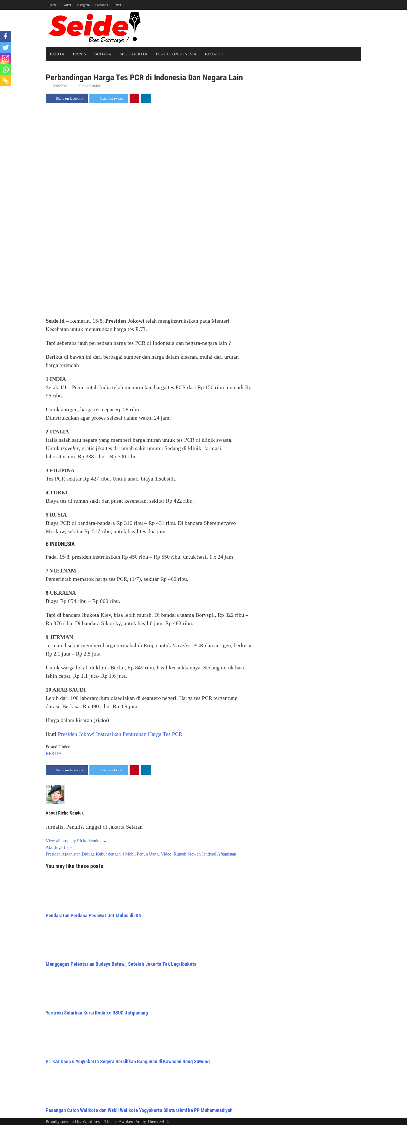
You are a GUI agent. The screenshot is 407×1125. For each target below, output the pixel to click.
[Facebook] (5, 36)
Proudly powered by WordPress (73, 1121)
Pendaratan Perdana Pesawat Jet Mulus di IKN (93, 915)
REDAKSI (214, 54)
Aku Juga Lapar (60, 847)
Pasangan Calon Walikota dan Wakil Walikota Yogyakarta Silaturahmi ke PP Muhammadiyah (139, 1110)
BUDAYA (102, 54)
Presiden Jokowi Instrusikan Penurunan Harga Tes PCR (120, 734)
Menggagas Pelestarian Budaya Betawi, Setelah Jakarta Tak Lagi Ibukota (121, 964)
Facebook (101, 5)
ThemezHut (157, 1121)
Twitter (66, 5)
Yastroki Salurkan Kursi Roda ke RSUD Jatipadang (97, 1013)
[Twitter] (5, 47)
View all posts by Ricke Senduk (76, 840)
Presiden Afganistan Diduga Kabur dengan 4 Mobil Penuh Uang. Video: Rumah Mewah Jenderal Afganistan (141, 854)
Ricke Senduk (90, 86)
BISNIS (79, 54)
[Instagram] (5, 58)
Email (117, 5)
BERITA (57, 54)
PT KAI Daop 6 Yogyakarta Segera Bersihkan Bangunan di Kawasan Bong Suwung (128, 1061)
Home (52, 5)
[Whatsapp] (5, 69)
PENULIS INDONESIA (176, 54)
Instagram (83, 5)
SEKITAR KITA (134, 54)
